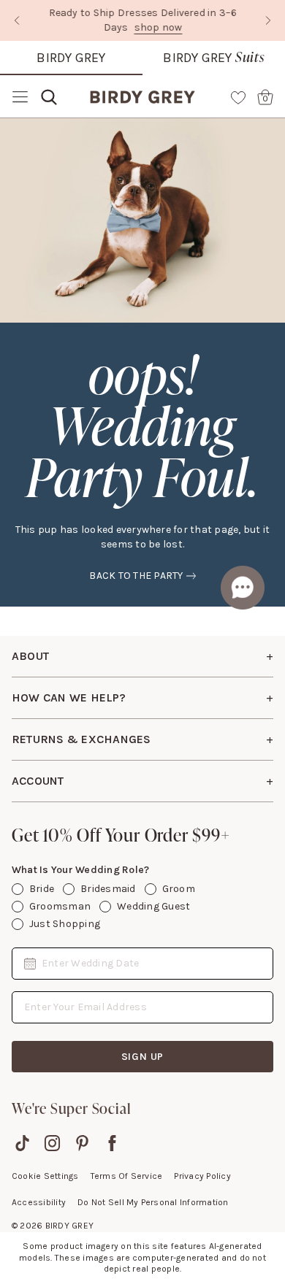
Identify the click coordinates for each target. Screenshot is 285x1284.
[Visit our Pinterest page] (82, 1143)
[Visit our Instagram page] (52, 1143)
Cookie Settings (45, 1176)
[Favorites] (238, 97)
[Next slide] (268, 20)
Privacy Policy (202, 1176)
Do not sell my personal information (152, 1202)
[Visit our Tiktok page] (22, 1143)
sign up (142, 1056)
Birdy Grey (71, 58)
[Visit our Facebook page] (112, 1143)
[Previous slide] (17, 20)
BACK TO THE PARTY (136, 575)
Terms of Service (127, 1176)
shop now (158, 27)
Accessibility (39, 1202)
